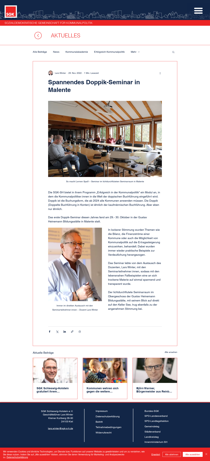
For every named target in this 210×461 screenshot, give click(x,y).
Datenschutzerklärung (17, 457)
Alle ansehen (171, 352)
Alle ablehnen (171, 454)
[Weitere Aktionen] (160, 73)
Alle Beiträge (40, 51)
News (56, 51)
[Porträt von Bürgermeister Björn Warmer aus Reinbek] (155, 370)
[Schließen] (206, 454)
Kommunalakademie (76, 51)
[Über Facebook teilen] (49, 331)
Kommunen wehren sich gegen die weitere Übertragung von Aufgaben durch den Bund (104, 390)
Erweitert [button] (155, 454)
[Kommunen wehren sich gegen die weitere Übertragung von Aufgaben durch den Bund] (105, 370)
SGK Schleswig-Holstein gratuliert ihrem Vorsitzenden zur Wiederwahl (53, 390)
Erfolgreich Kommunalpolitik (109, 51)
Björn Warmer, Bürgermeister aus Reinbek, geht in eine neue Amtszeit (154, 390)
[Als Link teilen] (72, 331)
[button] (198, 11)
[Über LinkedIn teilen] (64, 331)
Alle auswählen (192, 454)
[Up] (38, 35)
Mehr (133, 51)
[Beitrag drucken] (79, 331)
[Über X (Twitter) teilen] (57, 331)
